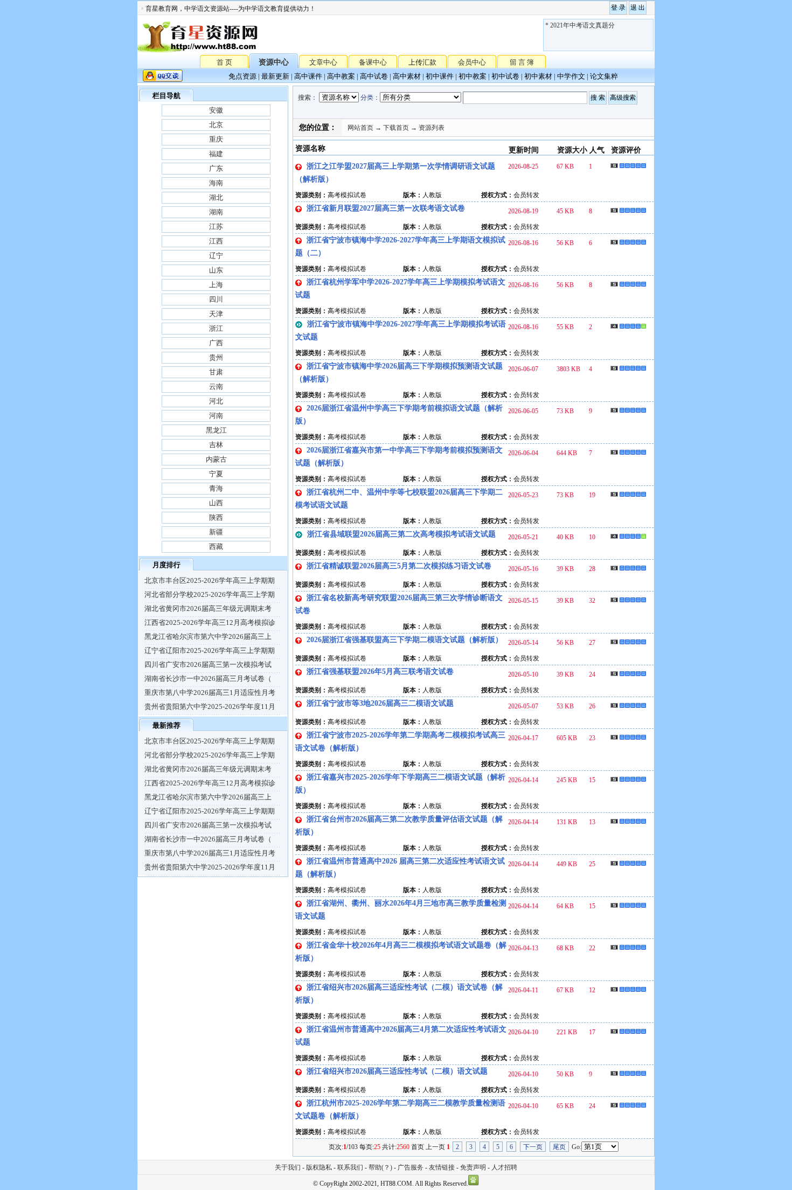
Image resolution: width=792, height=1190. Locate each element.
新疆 (216, 532)
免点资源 (242, 76)
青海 (216, 488)
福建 (216, 154)
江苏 (216, 226)
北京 (216, 125)
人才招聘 (504, 1167)
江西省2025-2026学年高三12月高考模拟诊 (209, 622)
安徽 (216, 110)
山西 (216, 503)
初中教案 (472, 76)
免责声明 (473, 1167)
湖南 (216, 212)
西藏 (216, 546)
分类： (370, 97)
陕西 (216, 517)
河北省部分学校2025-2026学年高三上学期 (209, 594)
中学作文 (571, 76)
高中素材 (407, 76)
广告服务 (410, 1167)
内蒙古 (216, 459)
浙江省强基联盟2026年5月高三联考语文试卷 (380, 671)
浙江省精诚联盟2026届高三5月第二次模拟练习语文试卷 (399, 566)
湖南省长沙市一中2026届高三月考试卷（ (208, 678)
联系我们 (350, 1167)
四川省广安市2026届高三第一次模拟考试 (208, 664)
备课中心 (373, 62)
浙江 (216, 328)
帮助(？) (380, 1167)
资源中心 (274, 62)
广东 (216, 168)
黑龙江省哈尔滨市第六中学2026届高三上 (208, 636)
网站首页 (360, 127)
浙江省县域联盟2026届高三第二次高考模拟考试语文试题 (401, 534)
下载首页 (396, 127)
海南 (216, 183)
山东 (216, 270)
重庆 (216, 139)
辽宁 (216, 256)
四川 (216, 299)
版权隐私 (319, 1167)
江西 (216, 241)
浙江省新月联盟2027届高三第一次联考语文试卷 (386, 208)
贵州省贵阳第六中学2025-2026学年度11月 (209, 706)
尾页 (559, 1147)
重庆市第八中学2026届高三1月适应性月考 (209, 692)
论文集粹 (604, 76)
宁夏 (216, 474)
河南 (216, 416)
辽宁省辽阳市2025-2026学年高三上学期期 (209, 650)
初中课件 (440, 76)
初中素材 (538, 76)
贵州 (216, 357)
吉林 (216, 445)
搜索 (304, 97)
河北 (216, 401)
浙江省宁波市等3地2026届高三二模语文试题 (380, 703)
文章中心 (323, 62)
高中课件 (308, 76)
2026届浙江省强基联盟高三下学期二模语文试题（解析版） (405, 640)
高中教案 (341, 76)
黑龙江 (216, 430)
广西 (216, 343)
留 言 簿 (522, 62)
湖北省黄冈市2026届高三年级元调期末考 (208, 608)
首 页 (224, 61)
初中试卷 (505, 76)
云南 (216, 386)
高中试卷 (374, 76)
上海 (216, 285)
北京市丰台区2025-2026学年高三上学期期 (209, 580)
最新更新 (275, 76)
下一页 (533, 1147)
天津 (216, 314)
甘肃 (216, 372)
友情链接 (442, 1167)
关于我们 (288, 1167)
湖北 (216, 197)
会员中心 (472, 62)
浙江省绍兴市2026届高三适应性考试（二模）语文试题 (397, 1071)
